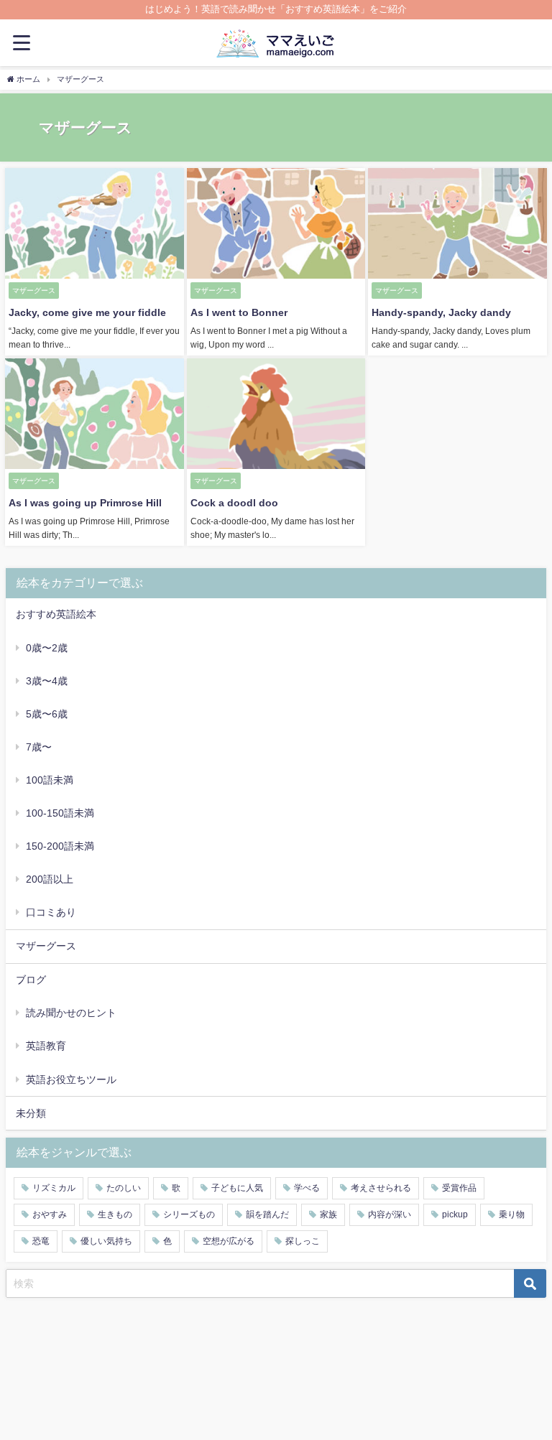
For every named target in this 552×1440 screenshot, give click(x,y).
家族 (328, 1214)
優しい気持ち (106, 1241)
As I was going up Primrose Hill (85, 503)
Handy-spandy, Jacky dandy (441, 312)
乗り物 (512, 1214)
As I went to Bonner (239, 312)
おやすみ (49, 1214)
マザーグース (46, 946)
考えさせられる (381, 1188)
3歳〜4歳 (47, 681)
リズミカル (53, 1188)
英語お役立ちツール (71, 1079)
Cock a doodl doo (234, 503)
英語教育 (46, 1046)
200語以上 (49, 879)
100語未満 (49, 780)
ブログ (31, 980)
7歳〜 (39, 747)
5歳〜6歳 (47, 714)
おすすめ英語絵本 (56, 614)
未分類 (31, 1113)
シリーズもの (189, 1214)
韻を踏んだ (267, 1214)
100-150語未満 (60, 813)
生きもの (115, 1214)
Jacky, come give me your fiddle (87, 312)
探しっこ (302, 1241)
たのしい (123, 1188)
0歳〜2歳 (47, 648)
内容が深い (389, 1214)
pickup (455, 1214)
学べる (307, 1188)
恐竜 (41, 1241)
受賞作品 (459, 1188)
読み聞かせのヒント (71, 1013)
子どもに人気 (237, 1188)
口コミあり (51, 912)
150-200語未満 (60, 846)
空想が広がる (228, 1241)
